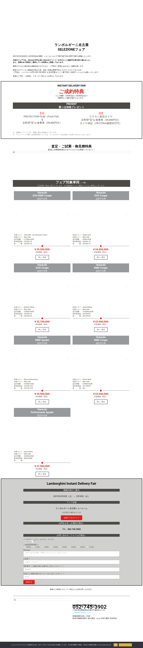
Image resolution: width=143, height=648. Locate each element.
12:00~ (46, 547)
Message (26, 550)
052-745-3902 (40, 72)
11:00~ (37, 547)
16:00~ (82, 547)
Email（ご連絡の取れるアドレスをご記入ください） (43, 574)
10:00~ (28, 547)
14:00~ (64, 547)
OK (116, 645)
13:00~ (55, 547)
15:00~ (73, 547)
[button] (16, 215)
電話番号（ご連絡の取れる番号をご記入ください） (42, 566)
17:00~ (91, 547)
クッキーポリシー (125, 645)
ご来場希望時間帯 (30, 545)
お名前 (26, 559)
